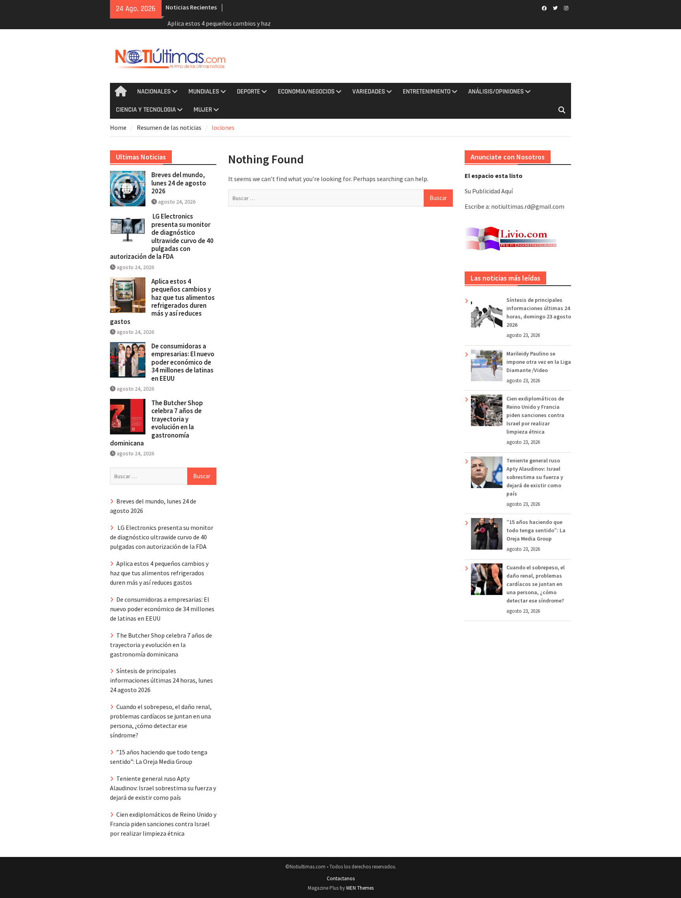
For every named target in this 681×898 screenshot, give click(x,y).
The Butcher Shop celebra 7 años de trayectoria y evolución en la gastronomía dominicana (156, 422)
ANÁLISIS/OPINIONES (496, 91)
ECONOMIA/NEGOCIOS (306, 91)
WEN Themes (360, 888)
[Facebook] (544, 7)
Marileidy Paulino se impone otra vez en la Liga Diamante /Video (538, 362)
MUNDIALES (203, 91)
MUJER (203, 109)
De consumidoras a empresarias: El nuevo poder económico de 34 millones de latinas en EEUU (182, 362)
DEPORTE (248, 91)
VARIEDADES (368, 91)
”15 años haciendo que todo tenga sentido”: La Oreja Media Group (536, 530)
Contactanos (341, 878)
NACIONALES (154, 91)
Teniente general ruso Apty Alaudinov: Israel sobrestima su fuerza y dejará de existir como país (534, 477)
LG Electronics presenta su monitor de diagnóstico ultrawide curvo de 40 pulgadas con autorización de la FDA (162, 236)
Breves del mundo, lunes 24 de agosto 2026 (178, 182)
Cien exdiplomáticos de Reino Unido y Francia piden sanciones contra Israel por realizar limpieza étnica (535, 415)
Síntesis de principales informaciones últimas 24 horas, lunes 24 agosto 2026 (161, 680)
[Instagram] (566, 7)
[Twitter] (555, 7)
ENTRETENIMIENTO (426, 91)
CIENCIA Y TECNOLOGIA (146, 109)
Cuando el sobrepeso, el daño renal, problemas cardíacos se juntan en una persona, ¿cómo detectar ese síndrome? (535, 584)
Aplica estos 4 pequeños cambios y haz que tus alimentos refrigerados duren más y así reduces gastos (162, 301)
